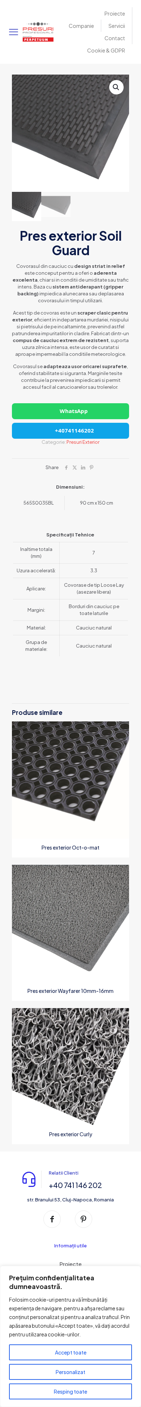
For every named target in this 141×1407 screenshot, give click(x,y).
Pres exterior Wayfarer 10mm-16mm (70, 990)
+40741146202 (74, 430)
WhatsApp (74, 410)
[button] (116, 87)
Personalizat (70, 1372)
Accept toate (70, 1352)
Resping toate (70, 1391)
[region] (70, 1336)
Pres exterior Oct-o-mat (70, 847)
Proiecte (70, 1263)
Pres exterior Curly (70, 1134)
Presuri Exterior (83, 442)
